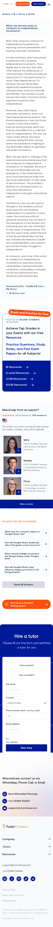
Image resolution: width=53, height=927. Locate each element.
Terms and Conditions (13, 895)
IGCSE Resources (16, 384)
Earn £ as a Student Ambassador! (22, 604)
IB (14, 14)
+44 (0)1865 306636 (19, 800)
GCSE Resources (16, 378)
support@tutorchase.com (22, 808)
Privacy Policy (8, 890)
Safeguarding (9, 900)
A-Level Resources (17, 373)
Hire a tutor (39, 4)
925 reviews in (39, 415)
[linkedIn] (33, 878)
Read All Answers (23, 584)
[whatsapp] (4, 878)
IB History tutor (17, 293)
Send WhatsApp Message (23, 793)
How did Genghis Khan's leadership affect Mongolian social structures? (22, 543)
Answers (6, 14)
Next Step (26, 747)
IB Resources (14, 367)
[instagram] (18, 878)
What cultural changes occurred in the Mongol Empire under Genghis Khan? (22, 556)
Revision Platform (22, 4)
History (21, 14)
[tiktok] (26, 878)
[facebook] (11, 878)
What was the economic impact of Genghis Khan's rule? (22, 532)
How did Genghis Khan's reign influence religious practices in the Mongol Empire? (22, 569)
